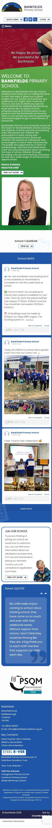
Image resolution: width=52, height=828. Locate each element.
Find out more (15, 577)
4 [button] (19, 660)
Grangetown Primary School (15, 774)
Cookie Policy (7, 821)
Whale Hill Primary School (13, 780)
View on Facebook (35, 325)
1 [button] (7, 660)
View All (24, 246)
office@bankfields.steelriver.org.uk (25, 729)
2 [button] (11, 660)
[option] (26, 630)
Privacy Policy (19, 821)
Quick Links (12, 19)
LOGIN (43, 19)
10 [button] (44, 660)
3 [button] (15, 660)
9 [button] (40, 660)
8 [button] (36, 660)
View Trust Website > (11, 765)
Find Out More (11, 172)
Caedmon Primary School (14, 777)
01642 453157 (11, 726)
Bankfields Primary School (25, 268)
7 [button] (32, 660)
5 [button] (24, 660)
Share (47, 325)
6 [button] (28, 660)
